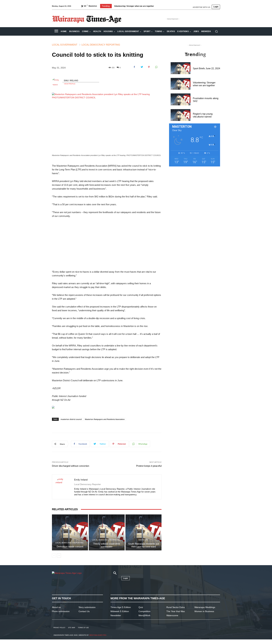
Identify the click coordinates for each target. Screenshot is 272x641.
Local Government (64, 44)
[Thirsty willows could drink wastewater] (107, 532)
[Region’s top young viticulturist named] (180, 115)
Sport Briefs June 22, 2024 (206, 68)
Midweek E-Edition (119, 611)
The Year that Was (175, 611)
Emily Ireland (71, 80)
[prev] (160, 6)
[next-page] (59, 556)
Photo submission (61, 611)
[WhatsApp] (156, 67)
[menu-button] (56, 31)
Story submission (87, 607)
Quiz (141, 607)
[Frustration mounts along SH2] (180, 99)
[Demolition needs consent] (70, 532)
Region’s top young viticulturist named (202, 115)
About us (56, 607)
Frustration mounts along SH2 (127, 6)
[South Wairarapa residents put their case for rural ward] (143, 532)
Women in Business (204, 611)
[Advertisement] (107, 244)
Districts (143, 540)
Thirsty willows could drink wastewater (106, 545)
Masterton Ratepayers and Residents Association (105, 419)
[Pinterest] (149, 67)
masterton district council (71, 419)
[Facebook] (134, 67)
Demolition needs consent (70, 546)
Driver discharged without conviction (70, 465)
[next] (165, 6)
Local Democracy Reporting (101, 44)
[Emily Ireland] (57, 82)
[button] (216, 31)
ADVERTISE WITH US (201, 7)
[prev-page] (54, 556)
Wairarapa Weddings (204, 607)
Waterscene (172, 615)
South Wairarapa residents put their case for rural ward (143, 545)
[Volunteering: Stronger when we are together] (180, 84)
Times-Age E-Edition (120, 607)
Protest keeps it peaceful (149, 465)
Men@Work (144, 615)
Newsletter (115, 615)
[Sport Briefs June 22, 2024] (180, 68)
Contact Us (84, 611)
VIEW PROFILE (69, 84)
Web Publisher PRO (97, 635)
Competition (144, 611)
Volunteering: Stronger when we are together (204, 84)
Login (215, 7)
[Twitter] (142, 67)
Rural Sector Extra (175, 607)
